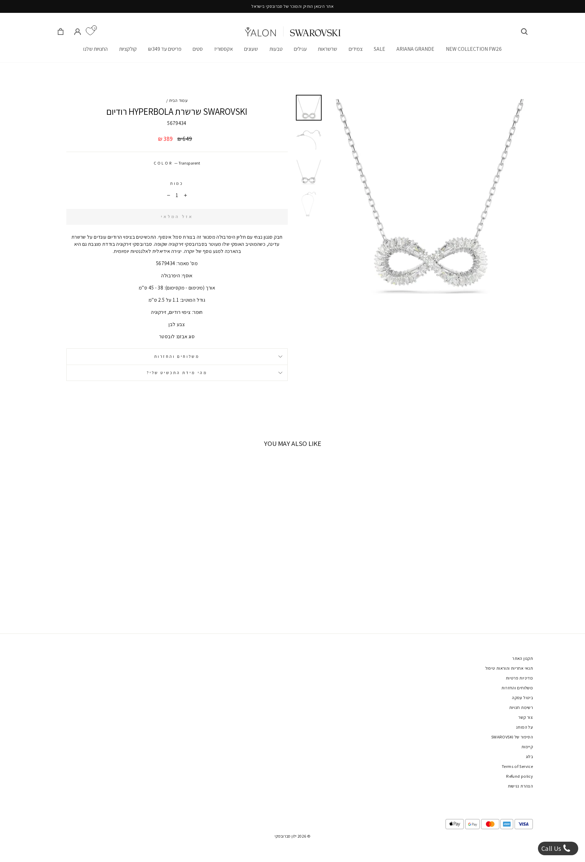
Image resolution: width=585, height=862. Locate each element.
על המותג (524, 727)
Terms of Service (517, 766)
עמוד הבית (178, 100)
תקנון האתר (522, 658)
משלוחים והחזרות (177, 356)
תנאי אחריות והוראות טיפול (509, 668)
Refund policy (519, 776)
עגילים (300, 48)
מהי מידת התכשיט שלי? (177, 372)
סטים (198, 48)
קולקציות (128, 48)
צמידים (356, 48)
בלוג (529, 756)
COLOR (177, 163)
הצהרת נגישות (520, 786)
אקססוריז (223, 48)
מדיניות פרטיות (519, 678)
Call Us (552, 848)
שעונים (251, 48)
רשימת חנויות (521, 707)
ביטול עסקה (522, 698)
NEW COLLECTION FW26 (474, 48)
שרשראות (327, 48)
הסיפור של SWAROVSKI (512, 737)
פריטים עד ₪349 (164, 48)
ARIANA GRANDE (415, 48)
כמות (176, 183)
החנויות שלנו (95, 48)
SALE (379, 48)
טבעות (276, 48)
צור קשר (525, 717)
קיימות (527, 747)
